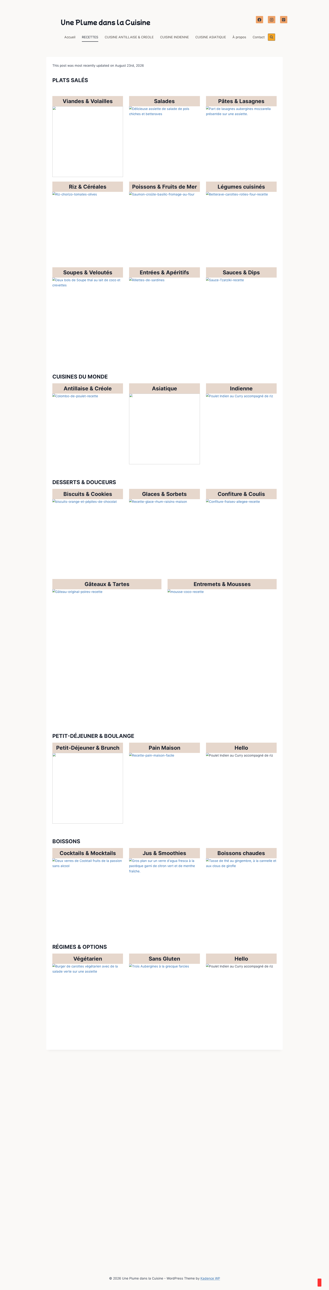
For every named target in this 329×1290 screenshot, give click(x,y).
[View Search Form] (271, 37)
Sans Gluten (164, 958)
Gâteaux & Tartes (107, 584)
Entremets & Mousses (222, 584)
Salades (164, 101)
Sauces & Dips (241, 272)
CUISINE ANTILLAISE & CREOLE (129, 37)
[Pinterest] (283, 19)
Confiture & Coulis (241, 494)
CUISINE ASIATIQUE (210, 37)
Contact (259, 37)
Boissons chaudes (241, 853)
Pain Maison (164, 748)
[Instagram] (271, 19)
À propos (239, 37)
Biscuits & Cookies (87, 494)
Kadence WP (210, 1278)
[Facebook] (259, 19)
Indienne (241, 388)
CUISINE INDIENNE (174, 37)
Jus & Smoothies (164, 853)
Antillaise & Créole (88, 388)
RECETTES (90, 37)
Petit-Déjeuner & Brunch (87, 748)
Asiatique (164, 388)
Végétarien (87, 958)
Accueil (69, 37)
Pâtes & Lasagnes (241, 101)
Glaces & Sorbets (164, 494)
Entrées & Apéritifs (164, 272)
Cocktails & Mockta (85, 853)
